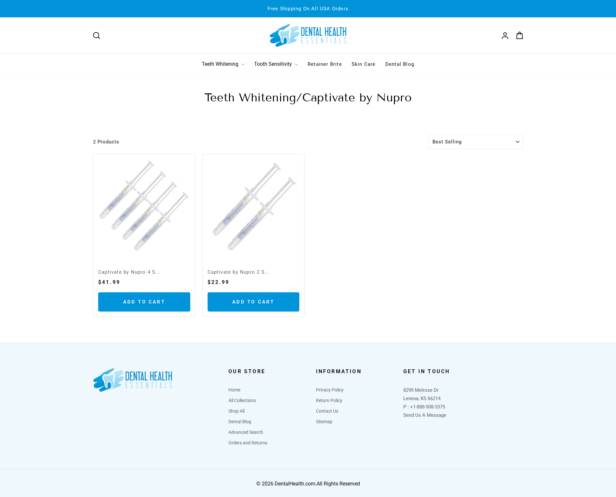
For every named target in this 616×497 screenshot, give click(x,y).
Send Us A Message (424, 415)
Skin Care (364, 64)
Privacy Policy (330, 389)
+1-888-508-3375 (427, 407)
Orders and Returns (247, 442)
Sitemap (324, 421)
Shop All (236, 411)
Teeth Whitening (221, 64)
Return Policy (329, 400)
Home (234, 389)
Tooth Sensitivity (273, 64)
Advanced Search (245, 432)
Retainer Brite (325, 64)
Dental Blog (399, 64)
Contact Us (327, 411)
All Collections (242, 400)
